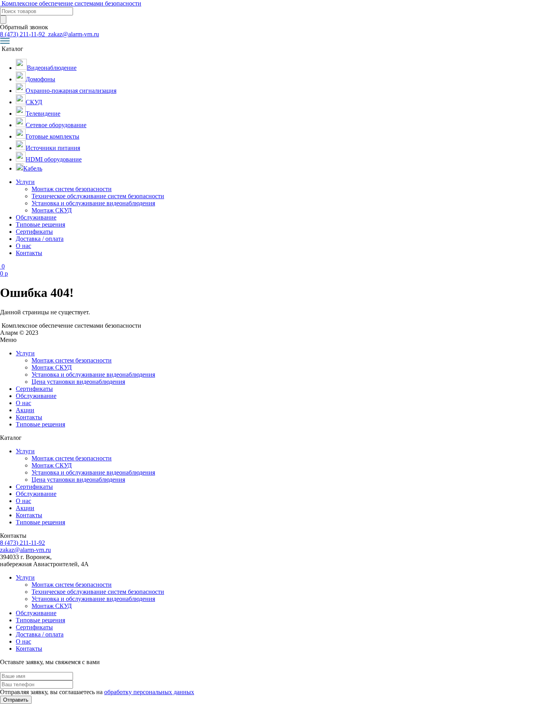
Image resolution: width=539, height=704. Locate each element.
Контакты (29, 253)
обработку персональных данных (149, 692)
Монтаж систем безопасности (72, 189)
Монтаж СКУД (52, 210)
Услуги (25, 181)
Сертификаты (34, 231)
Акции (25, 410)
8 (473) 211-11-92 (23, 34)
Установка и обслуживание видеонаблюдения (93, 203)
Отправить (15, 700)
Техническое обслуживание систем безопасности (98, 196)
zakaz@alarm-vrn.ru (73, 34)
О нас (23, 245)
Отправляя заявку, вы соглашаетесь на (97, 692)
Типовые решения (40, 224)
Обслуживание (36, 217)
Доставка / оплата (40, 238)
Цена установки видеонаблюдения (78, 381)
